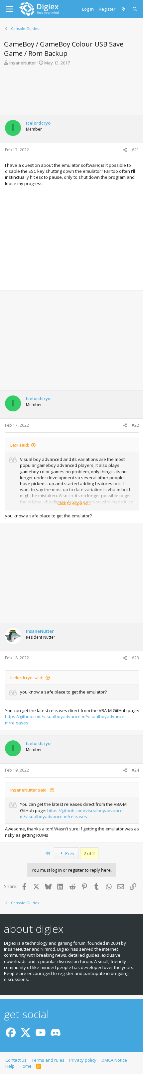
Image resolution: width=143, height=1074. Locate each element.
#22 (135, 425)
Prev (69, 853)
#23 (135, 658)
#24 (135, 770)
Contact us (16, 1060)
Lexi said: (19, 445)
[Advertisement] (71, 89)
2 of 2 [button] (89, 853)
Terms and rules (48, 1060)
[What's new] (124, 9)
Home (26, 1066)
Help (10, 1066)
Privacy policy (82, 1060)
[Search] (135, 9)
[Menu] (10, 9)
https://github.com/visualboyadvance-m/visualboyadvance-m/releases (72, 813)
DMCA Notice (114, 1060)
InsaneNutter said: (29, 790)
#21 (135, 150)
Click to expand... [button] (74, 503)
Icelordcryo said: (26, 678)
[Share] (125, 150)
